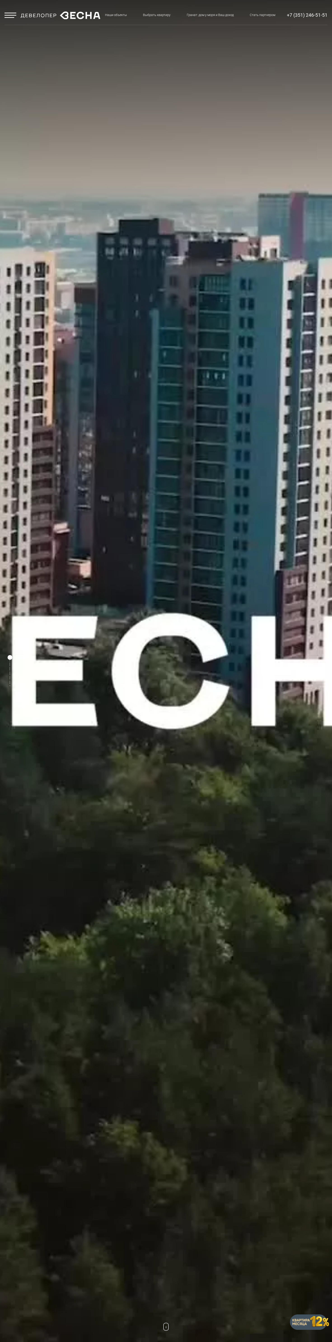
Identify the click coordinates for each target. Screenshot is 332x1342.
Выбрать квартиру (157, 15)
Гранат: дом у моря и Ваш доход (210, 15)
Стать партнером (262, 15)
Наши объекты (116, 15)
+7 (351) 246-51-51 (307, 15)
